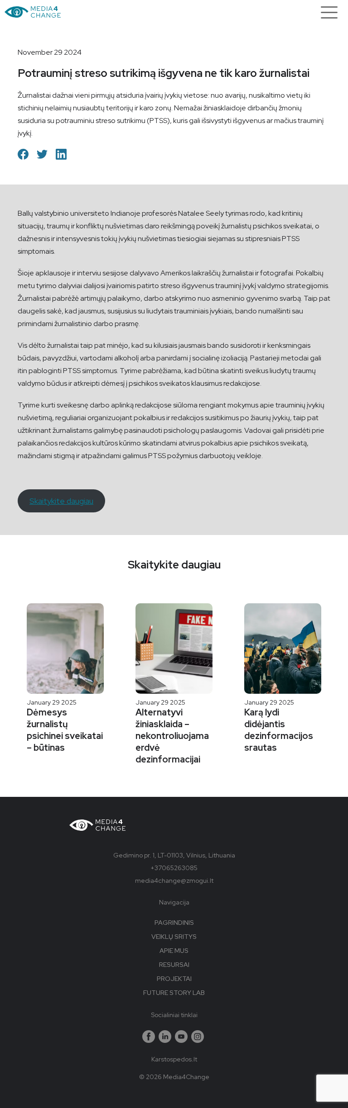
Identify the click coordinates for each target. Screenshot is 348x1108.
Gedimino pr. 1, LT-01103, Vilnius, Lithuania (174, 855)
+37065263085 (174, 868)
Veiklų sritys (174, 937)
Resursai (174, 965)
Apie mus (174, 951)
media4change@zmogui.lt (174, 880)
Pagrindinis (174, 923)
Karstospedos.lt (174, 1059)
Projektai (174, 979)
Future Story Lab (174, 993)
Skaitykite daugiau (61, 501)
